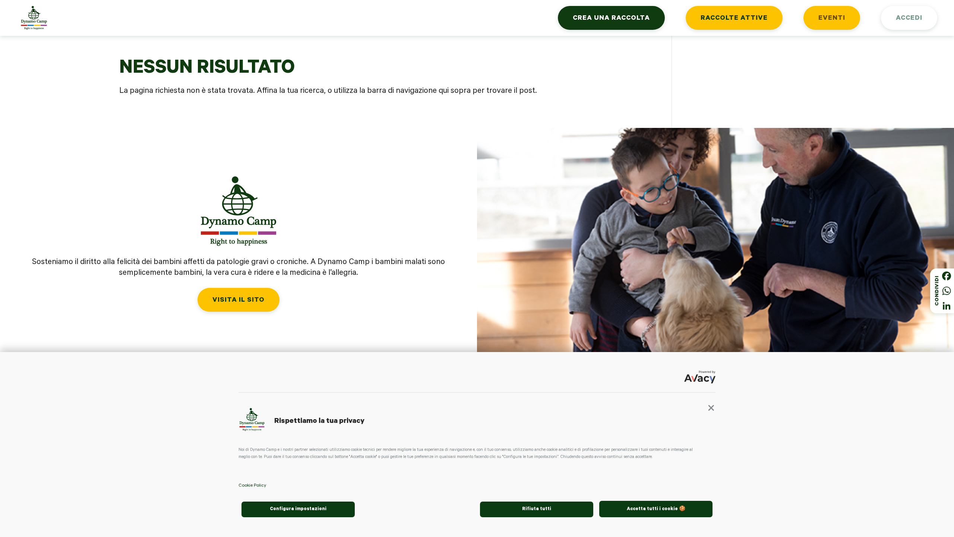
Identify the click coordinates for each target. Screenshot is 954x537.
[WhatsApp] (946, 290)
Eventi (831, 18)
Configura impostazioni (298, 509)
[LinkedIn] (946, 305)
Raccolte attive (734, 18)
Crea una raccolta (611, 18)
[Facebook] (946, 275)
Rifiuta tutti (536, 509)
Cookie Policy (252, 486)
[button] (711, 410)
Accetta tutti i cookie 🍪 (656, 509)
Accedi (909, 18)
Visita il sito (238, 300)
